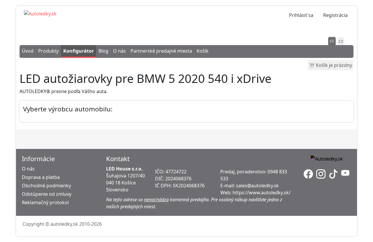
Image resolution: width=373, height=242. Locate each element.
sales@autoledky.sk (257, 185)
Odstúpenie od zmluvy (46, 194)
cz (341, 41)
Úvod (28, 51)
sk (332, 41)
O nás (119, 51)
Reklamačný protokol (45, 202)
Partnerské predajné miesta (161, 51)
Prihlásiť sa (301, 15)
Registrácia (335, 15)
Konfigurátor (78, 51)
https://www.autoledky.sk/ (262, 192)
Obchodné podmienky (46, 185)
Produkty (48, 51)
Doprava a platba (41, 177)
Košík (203, 51)
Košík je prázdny (334, 65)
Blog (103, 51)
